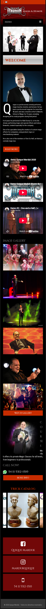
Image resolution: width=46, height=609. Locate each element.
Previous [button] (4, 510)
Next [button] (41, 510)
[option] (23, 510)
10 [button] (29, 530)
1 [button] (7, 530)
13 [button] (36, 530)
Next (40, 39)
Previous (6, 39)
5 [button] (17, 530)
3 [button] (12, 530)
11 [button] (31, 530)
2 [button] (10, 530)
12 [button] (33, 530)
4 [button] (15, 530)
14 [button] (38, 530)
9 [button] (26, 530)
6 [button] (19, 530)
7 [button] (22, 530)
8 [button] (24, 530)
